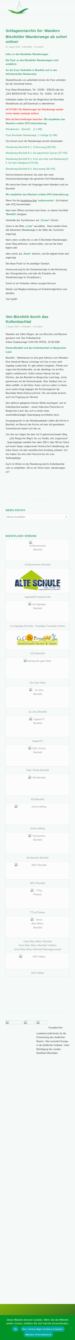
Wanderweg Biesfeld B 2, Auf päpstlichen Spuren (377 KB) (36, 153)
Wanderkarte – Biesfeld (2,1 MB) (24, 129)
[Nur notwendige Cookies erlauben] (70, 1327)
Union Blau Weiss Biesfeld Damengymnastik (37, 949)
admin (41, 47)
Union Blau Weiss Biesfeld (37, 941)
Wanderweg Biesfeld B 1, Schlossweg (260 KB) (31, 147)
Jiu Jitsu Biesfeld (37, 711)
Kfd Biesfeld (37, 799)
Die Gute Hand (37, 682)
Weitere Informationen (38, 1334)
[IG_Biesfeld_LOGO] (31, 7)
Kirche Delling (37, 828)
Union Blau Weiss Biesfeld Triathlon (37, 945)
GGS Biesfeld (37, 653)
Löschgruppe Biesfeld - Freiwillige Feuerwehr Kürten (37, 626)
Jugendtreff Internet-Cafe (37, 597)
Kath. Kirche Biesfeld (37, 770)
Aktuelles (28, 47)
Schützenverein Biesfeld (37, 564)
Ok (15, 1329)
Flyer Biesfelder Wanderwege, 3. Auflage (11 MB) (31, 135)
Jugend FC (37, 741)
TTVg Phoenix (37, 912)
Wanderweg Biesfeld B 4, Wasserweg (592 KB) (30, 169)
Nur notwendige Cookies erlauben (42, 1329)
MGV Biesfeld (37, 883)
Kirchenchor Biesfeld (37, 857)
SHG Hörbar (37, 973)
